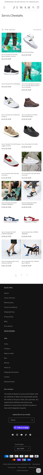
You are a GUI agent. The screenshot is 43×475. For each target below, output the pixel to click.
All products (8, 326)
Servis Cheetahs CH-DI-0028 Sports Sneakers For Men (10, 55)
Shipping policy (32, 467)
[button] (4, 7)
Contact (6, 377)
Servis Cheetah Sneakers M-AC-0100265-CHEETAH (10, 262)
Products (7, 349)
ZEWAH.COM (10, 464)
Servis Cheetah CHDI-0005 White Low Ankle (31, 174)
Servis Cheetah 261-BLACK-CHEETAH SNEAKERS (29, 203)
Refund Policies (9, 382)
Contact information (22, 470)
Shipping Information (11, 372)
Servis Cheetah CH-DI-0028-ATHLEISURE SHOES (30, 115)
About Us (7, 367)
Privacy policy (12, 467)
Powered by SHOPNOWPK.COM (22, 464)
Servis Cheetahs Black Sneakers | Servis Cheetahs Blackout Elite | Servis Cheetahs (31, 85)
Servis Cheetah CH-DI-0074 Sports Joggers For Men (11, 145)
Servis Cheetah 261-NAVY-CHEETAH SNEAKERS (9, 232)
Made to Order (9, 353)
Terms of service (22, 467)
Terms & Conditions (10, 307)
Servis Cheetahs (9, 331)
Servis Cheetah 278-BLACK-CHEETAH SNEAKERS (9, 203)
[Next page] (27, 275)
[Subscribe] (32, 420)
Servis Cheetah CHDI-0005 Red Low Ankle (10, 174)
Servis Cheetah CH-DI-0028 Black (11, 84)
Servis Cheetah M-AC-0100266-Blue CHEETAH (30, 262)
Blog (5, 321)
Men (5, 358)
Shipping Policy (9, 312)
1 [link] (15, 275)
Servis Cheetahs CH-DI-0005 (30, 144)
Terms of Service (9, 298)
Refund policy (8, 302)
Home (6, 344)
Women (6, 363)
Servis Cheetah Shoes (28, 52)
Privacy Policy (8, 317)
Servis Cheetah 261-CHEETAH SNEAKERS (30, 232)
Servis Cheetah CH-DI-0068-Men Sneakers (11, 115)
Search (6, 293)
